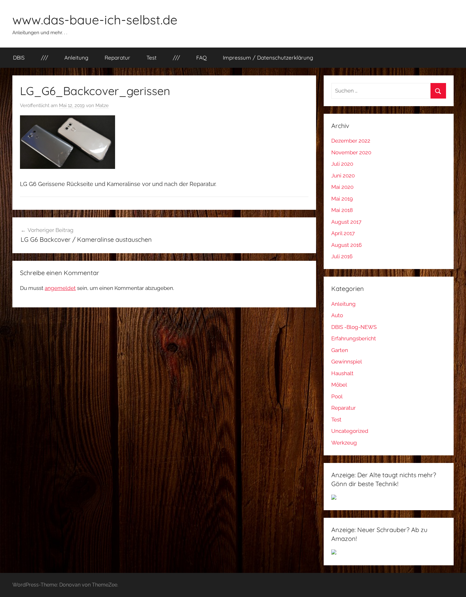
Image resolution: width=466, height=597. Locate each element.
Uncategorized (349, 431)
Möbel (339, 385)
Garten (339, 350)
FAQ (201, 57)
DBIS (19, 57)
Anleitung (76, 57)
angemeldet (60, 288)
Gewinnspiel (346, 361)
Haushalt (342, 373)
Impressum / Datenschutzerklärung (268, 57)
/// (44, 57)
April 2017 (343, 233)
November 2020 (351, 152)
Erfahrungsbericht (353, 338)
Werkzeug (344, 443)
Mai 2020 (342, 187)
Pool (337, 396)
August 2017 (346, 222)
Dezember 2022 (350, 141)
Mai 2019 (342, 199)
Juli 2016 (342, 256)
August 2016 (346, 245)
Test (151, 57)
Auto (337, 315)
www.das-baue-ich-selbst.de (95, 20)
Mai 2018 (342, 210)
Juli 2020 (342, 164)
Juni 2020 (343, 175)
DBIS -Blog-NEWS (354, 327)
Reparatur (117, 57)
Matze (102, 105)
